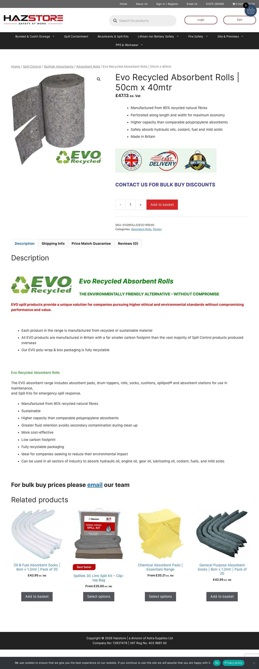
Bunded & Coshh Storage (32, 36)
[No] (254, 663)
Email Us (192, 3)
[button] (98, 79)
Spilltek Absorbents (58, 66)
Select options (98, 596)
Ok (217, 662)
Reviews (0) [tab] (128, 244)
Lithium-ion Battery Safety (156, 36)
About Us (142, 3)
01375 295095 (215, 3)
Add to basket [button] (37, 596)
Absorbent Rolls (88, 66)
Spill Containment (76, 36)
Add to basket (162, 205)
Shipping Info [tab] (53, 244)
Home (123, 3)
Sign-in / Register (167, 3)
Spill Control (32, 66)
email (95, 484)
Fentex (157, 229)
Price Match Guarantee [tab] (91, 244)
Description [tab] (25, 244)
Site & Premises (228, 36)
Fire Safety (195, 36)
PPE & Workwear (127, 45)
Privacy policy (233, 662)
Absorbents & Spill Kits (113, 36)
